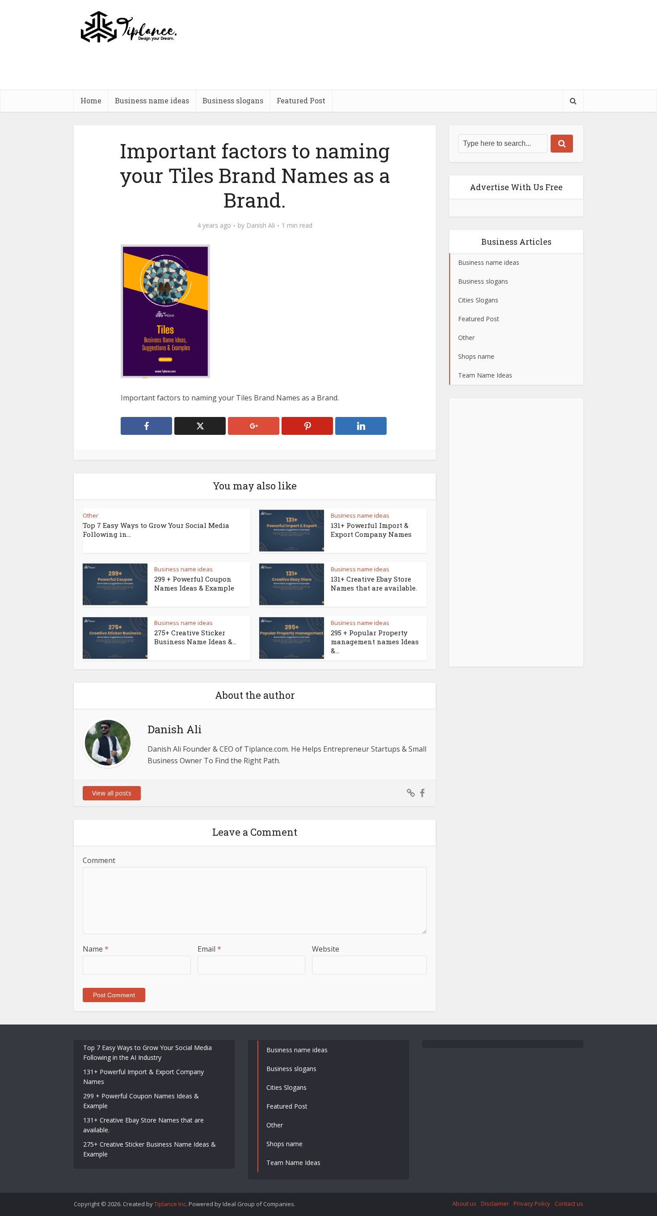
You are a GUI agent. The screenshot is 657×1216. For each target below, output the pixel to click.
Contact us (569, 1203)
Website (325, 949)
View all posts (111, 793)
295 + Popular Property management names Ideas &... (375, 641)
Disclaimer (495, 1203)
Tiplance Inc (170, 1204)
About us (464, 1203)
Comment (99, 860)
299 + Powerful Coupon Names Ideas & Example (194, 583)
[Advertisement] (420, 87)
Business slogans (232, 100)
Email (209, 949)
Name (96, 949)
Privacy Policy (532, 1203)
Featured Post (301, 100)
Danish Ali (260, 225)
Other (90, 515)
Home (90, 100)
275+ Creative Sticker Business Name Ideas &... (195, 637)
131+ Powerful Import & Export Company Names (371, 530)
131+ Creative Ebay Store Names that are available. (374, 583)
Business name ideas (152, 100)
